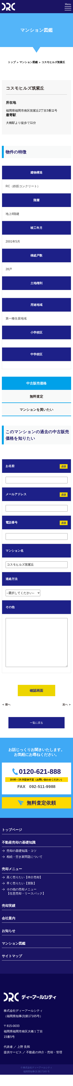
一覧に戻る (36, 722)
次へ (65, 704)
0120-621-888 (40, 771)
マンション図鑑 (28, 62)
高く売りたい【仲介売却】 (24, 877)
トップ (12, 62)
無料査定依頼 (41, 803)
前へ (7, 704)
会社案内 (8, 918)
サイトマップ (12, 956)
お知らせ (8, 931)
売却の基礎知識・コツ (21, 850)
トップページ (12, 830)
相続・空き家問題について (24, 856)
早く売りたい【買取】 (21, 883)
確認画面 (36, 690)
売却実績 (8, 905)
